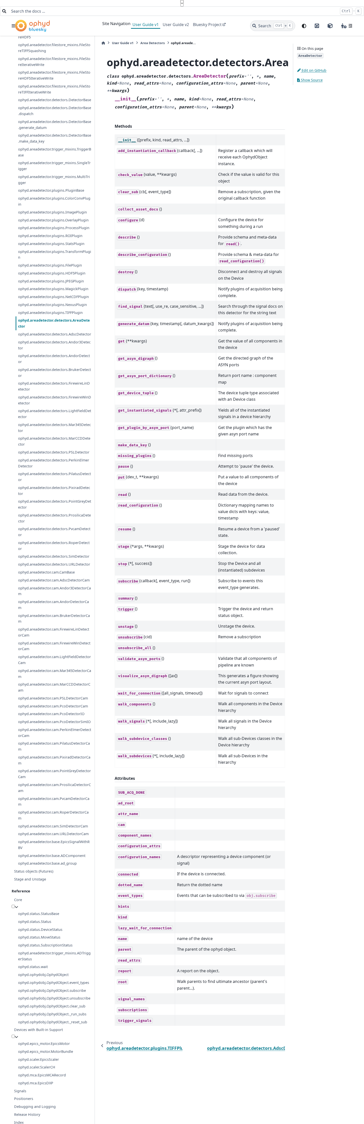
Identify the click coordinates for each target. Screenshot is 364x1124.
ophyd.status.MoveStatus (39, 937)
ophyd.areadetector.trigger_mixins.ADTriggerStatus (54, 956)
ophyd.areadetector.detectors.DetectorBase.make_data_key (54, 138)
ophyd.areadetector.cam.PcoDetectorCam (53, 706)
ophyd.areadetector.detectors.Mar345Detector (54, 427)
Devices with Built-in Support (38, 1029)
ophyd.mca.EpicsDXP (35, 1083)
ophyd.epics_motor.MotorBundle (45, 1051)
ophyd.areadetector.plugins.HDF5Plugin (51, 273)
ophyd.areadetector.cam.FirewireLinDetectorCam (53, 632)
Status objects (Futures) (33, 871)
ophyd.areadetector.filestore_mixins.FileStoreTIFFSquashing (54, 47)
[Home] (103, 43)
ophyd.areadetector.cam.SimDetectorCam (53, 826)
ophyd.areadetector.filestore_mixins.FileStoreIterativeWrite (54, 61)
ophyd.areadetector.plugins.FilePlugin (50, 265)
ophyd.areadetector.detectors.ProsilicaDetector (54, 518)
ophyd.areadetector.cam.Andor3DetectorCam (54, 591)
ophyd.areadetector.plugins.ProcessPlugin (53, 227)
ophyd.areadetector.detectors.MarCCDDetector (54, 441)
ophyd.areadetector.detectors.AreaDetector (54, 323)
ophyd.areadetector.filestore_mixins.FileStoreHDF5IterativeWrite (54, 75)
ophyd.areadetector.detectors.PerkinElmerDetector (53, 463)
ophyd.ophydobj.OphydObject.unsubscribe (54, 998)
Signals (20, 1091)
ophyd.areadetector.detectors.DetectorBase (54, 99)
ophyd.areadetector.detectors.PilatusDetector (54, 476)
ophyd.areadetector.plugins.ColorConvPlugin (54, 201)
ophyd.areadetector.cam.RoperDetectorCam (53, 815)
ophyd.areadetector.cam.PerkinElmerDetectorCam (54, 732)
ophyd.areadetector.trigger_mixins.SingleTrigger (54, 165)
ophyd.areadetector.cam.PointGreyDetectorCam (54, 773)
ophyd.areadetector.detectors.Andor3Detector (54, 345)
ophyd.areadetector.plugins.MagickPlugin (53, 288)
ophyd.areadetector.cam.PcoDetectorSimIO (54, 721)
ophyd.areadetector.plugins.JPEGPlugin (51, 281)
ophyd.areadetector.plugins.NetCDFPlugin (53, 296)
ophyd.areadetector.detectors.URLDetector (54, 564)
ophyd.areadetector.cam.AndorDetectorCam (53, 604)
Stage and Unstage (30, 879)
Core (18, 899)
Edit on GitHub (313, 70)
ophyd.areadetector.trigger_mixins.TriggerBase (54, 152)
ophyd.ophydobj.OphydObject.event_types (53, 982)
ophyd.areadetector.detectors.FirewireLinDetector (54, 386)
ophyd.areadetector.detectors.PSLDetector (53, 452)
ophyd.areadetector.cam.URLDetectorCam (53, 833)
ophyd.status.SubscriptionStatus (45, 945)
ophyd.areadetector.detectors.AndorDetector (54, 358)
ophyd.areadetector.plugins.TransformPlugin (54, 254)
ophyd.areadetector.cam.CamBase (46, 572)
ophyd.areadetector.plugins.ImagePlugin (52, 212)
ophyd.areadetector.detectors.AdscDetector (54, 334)
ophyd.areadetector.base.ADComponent (51, 855)
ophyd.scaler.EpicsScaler (38, 1059)
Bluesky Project (207, 24)
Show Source (311, 80)
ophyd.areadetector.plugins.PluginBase (51, 190)
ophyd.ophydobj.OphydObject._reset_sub (52, 1022)
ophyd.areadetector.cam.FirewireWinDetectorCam (54, 646)
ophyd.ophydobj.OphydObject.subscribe (52, 990)
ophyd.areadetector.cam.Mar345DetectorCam (54, 673)
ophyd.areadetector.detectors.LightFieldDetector (54, 413)
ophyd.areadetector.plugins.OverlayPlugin (53, 220)
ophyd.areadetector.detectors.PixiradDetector (54, 490)
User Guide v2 (176, 24)
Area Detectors (152, 43)
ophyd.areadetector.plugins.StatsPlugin (51, 243)
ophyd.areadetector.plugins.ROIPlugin (50, 235)
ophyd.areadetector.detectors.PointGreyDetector (54, 504)
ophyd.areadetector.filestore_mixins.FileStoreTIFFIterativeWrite (54, 89)
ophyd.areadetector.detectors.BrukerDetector (54, 372)
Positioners (23, 1098)
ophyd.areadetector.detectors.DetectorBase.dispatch (54, 110)
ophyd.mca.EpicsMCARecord (42, 1075)
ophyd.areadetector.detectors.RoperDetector (54, 545)
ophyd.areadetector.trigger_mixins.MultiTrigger (54, 179)
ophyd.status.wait (33, 966)
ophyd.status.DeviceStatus (40, 929)
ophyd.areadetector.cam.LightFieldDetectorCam (54, 659)
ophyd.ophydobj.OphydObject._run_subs (52, 1014)
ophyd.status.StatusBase (38, 913)
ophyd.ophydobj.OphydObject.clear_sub (51, 1006)
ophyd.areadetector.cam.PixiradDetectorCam (54, 760)
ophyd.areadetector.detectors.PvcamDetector (54, 531)
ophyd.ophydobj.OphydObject (43, 974)
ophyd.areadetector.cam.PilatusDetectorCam (54, 746)
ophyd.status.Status (34, 921)
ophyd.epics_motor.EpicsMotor (44, 1043)
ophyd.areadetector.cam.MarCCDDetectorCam (54, 687)
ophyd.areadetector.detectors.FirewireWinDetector (54, 400)
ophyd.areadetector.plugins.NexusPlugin (52, 304)
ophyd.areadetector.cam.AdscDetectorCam (54, 580)
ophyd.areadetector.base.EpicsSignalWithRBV (54, 844)
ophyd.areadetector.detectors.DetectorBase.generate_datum (54, 124)
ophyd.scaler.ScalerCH (36, 1067)
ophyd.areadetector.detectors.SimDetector (53, 556)
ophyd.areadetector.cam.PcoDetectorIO (51, 713)
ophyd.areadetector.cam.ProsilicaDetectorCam (54, 787)
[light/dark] (304, 26)
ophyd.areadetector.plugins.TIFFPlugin (50, 312)
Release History (27, 1114)
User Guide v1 (145, 24)
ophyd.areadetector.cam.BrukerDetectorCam (54, 618)
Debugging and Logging (35, 1106)
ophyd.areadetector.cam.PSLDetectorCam (53, 698)
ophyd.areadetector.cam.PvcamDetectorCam (53, 801)
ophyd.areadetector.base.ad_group (47, 863)
